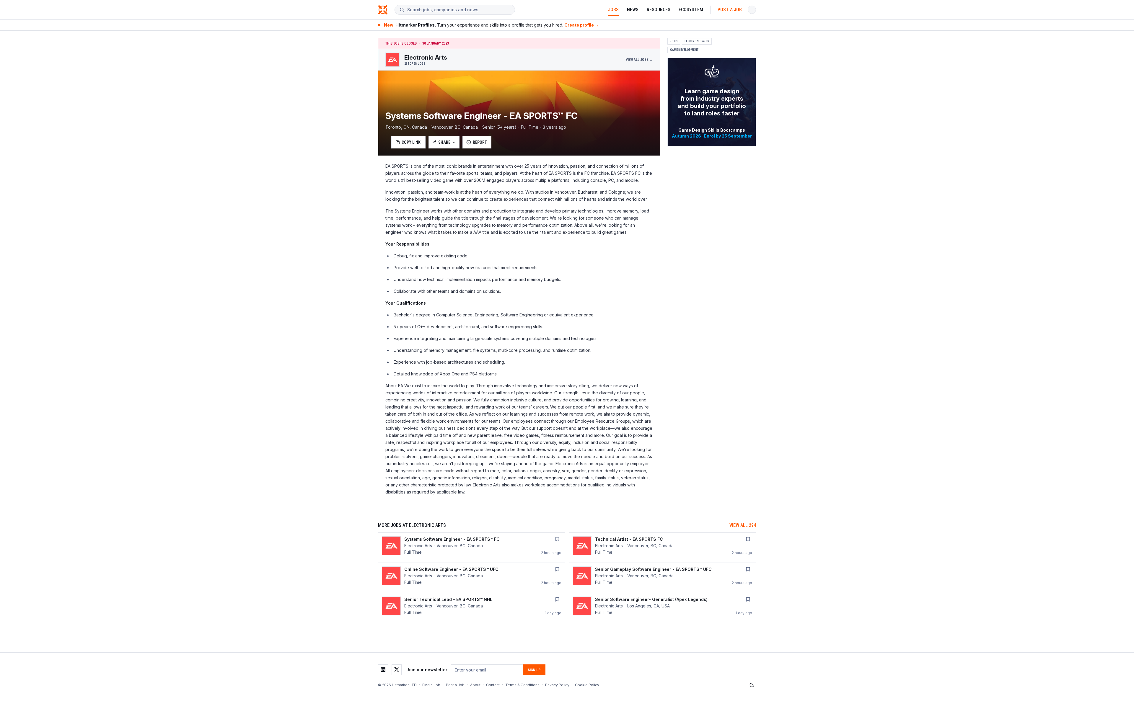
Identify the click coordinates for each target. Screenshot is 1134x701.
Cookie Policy (587, 685)
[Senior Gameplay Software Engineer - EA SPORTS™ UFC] (662, 576)
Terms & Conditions (522, 685)
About (475, 685)
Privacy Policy (557, 685)
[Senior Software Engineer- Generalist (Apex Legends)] (662, 606)
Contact (493, 685)
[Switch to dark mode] (752, 685)
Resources (658, 9)
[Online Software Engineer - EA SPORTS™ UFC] (471, 576)
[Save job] (557, 539)
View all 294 (742, 525)
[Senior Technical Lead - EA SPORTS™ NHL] (471, 606)
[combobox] (458, 10)
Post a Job (730, 9)
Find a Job (431, 685)
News (632, 9)
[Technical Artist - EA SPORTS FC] (662, 546)
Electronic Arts (697, 41)
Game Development (684, 49)
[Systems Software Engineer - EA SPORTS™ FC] (471, 546)
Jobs (613, 9)
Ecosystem (691, 9)
